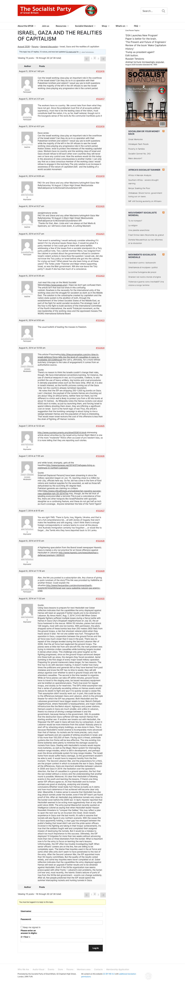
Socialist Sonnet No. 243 (139, 153)
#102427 (100, 510)
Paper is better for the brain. (141, 38)
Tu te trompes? (135, 220)
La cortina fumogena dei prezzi (142, 272)
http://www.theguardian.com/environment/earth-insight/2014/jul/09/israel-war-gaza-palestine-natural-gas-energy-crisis (69, 588)
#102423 (100, 320)
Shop (104, 26)
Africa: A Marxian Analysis (139, 175)
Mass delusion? (135, 158)
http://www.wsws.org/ (56, 285)
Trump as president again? (139, 52)
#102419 (100, 176)
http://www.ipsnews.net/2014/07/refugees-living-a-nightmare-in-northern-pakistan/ (66, 466)
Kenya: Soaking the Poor (139, 188)
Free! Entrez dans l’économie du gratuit (146, 235)
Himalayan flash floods (138, 144)
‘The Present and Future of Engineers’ (145, 42)
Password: (26, 919)
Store (60, 969)
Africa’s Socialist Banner (144, 169)
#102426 (100, 456)
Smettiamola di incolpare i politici (143, 267)
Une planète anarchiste (138, 230)
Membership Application (117, 969)
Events (51, 969)
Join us (45, 26)
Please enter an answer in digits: (29, 931)
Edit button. (131, 55)
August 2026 (24, 46)
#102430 (100, 598)
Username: (26, 911)
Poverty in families (136, 149)
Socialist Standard (84, 26)
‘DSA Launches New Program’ (141, 35)
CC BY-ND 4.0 (109, 974)
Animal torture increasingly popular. (144, 62)
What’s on (120, 26)
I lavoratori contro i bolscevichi (142, 262)
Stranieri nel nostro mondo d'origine (144, 277)
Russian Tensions (134, 58)
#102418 (100, 126)
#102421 (100, 233)
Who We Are (23, 969)
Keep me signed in (31, 927)
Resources (61, 26)
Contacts (98, 969)
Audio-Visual (38, 969)
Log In (96, 948)
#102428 (100, 541)
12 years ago (71, 52)
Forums (35, 46)
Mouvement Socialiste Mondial (142, 214)
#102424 (100, 348)
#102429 (100, 571)
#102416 (100, 71)
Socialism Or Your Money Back (144, 132)
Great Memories (135, 139)
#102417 (100, 98)
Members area (83, 969)
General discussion (49, 46)
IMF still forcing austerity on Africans (144, 201)
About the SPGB (25, 26)
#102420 (100, 206)
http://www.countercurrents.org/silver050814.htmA (62, 432)
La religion (133, 225)
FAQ (136, 26)
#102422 (100, 275)
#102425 (100, 426)
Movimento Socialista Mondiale (142, 256)
